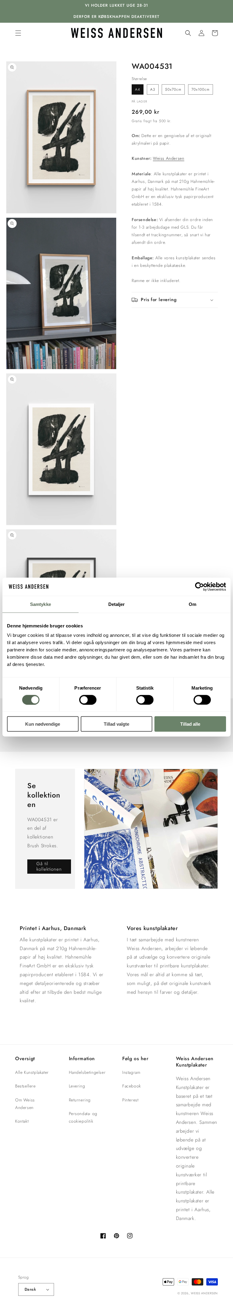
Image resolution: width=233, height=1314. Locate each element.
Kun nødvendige (42, 724)
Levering (77, 1086)
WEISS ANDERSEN (204, 1293)
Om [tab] (192, 604)
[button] (18, 33)
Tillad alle (190, 724)
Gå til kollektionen (49, 866)
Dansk (30, 1289)
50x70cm (173, 89)
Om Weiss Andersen (25, 1104)
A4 (137, 89)
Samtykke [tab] (40, 604)
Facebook (131, 1086)
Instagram (131, 1072)
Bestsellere (25, 1086)
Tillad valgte (116, 724)
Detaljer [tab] (116, 604)
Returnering (80, 1100)
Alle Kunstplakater (32, 1072)
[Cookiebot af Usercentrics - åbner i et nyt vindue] (199, 586)
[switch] (87, 699)
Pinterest (130, 1100)
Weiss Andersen (168, 158)
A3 (152, 89)
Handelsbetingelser (87, 1072)
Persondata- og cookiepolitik (83, 1117)
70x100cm (200, 89)
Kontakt (22, 1121)
